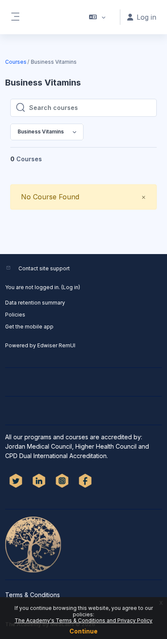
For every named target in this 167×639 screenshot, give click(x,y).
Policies (15, 314)
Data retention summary (35, 302)
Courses (16, 62)
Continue (83, 631)
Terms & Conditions (32, 594)
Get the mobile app (29, 326)
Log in (70, 287)
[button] (97, 17)
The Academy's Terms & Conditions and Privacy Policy (83, 620)
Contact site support (44, 268)
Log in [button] (146, 17)
